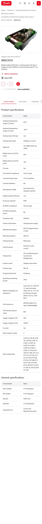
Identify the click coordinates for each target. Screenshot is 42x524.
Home (3, 10)
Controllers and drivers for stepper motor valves (17, 17)
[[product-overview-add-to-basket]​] (18, 84)
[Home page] (6, 3)
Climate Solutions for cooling (25, 10)
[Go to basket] (24, 3)
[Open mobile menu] (39, 3)
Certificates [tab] (35, 102)
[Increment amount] (11, 84)
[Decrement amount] (3, 84)
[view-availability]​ (23, 89)
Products (10, 10)
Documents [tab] (23, 102)
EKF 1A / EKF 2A (6, 20)
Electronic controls (7, 13)
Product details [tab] (9, 102)
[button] (29, 3)
